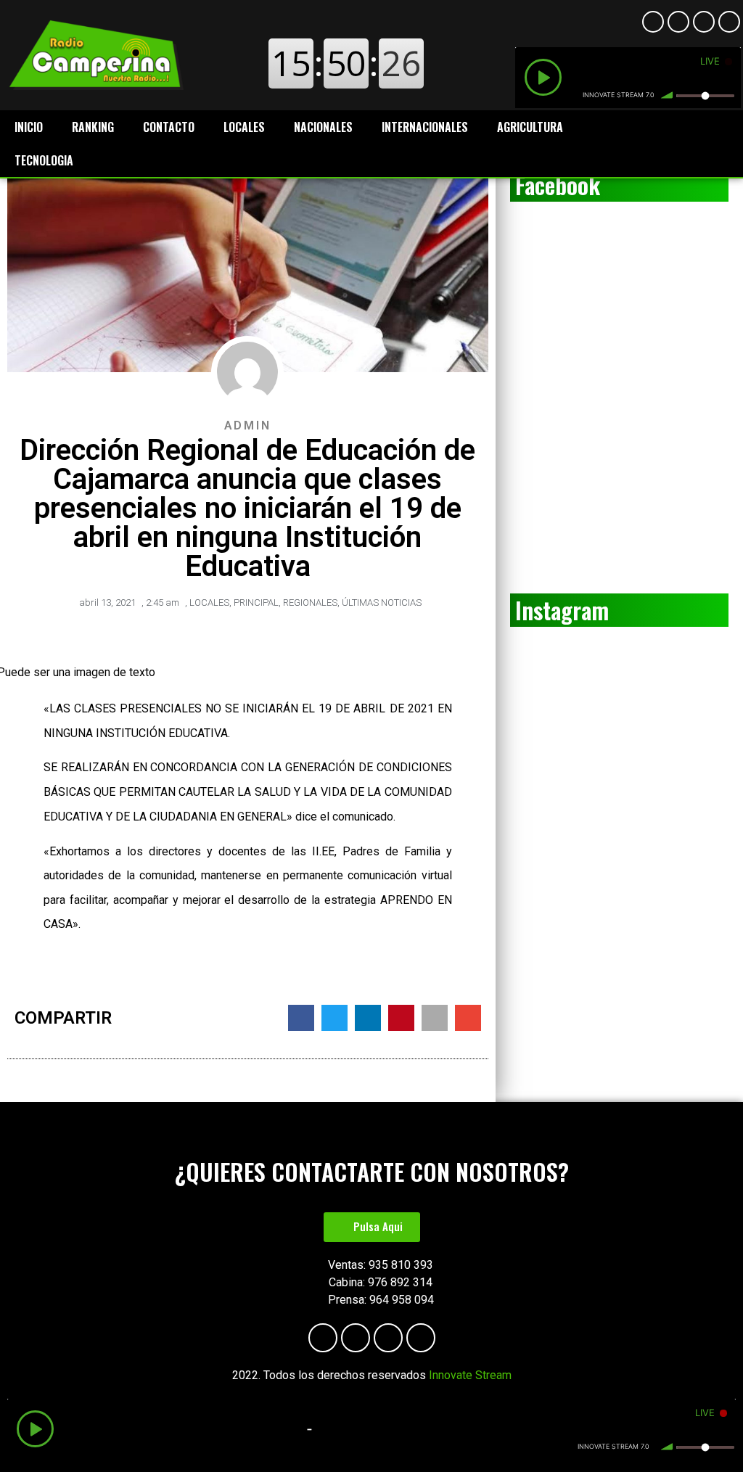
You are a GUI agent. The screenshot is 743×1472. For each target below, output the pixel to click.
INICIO (29, 127)
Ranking (93, 127)
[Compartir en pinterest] (401, 1018)
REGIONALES (310, 602)
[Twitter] (729, 22)
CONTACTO (168, 127)
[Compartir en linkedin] (368, 1018)
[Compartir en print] (435, 1018)
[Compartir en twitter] (334, 1018)
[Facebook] (653, 22)
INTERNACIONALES (425, 127)
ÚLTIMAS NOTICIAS (382, 602)
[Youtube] (678, 22)
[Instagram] (704, 22)
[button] (372, 1227)
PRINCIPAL (256, 602)
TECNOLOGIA (44, 160)
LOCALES (244, 127)
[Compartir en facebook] (301, 1018)
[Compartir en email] (468, 1018)
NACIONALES (323, 127)
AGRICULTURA (530, 127)
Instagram (562, 610)
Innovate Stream (470, 1375)
